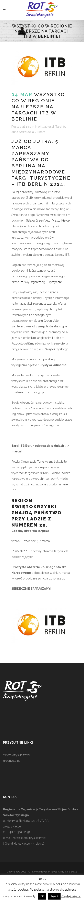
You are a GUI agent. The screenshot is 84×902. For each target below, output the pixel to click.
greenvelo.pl (11, 760)
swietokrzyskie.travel (16, 755)
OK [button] (42, 896)
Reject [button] (54, 896)
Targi (58, 126)
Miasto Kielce (61, 220)
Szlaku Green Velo (38, 220)
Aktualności (46, 126)
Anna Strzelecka (22, 132)
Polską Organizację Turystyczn (40, 282)
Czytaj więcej (71, 896)
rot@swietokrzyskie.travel (29, 837)
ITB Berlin (32, 184)
